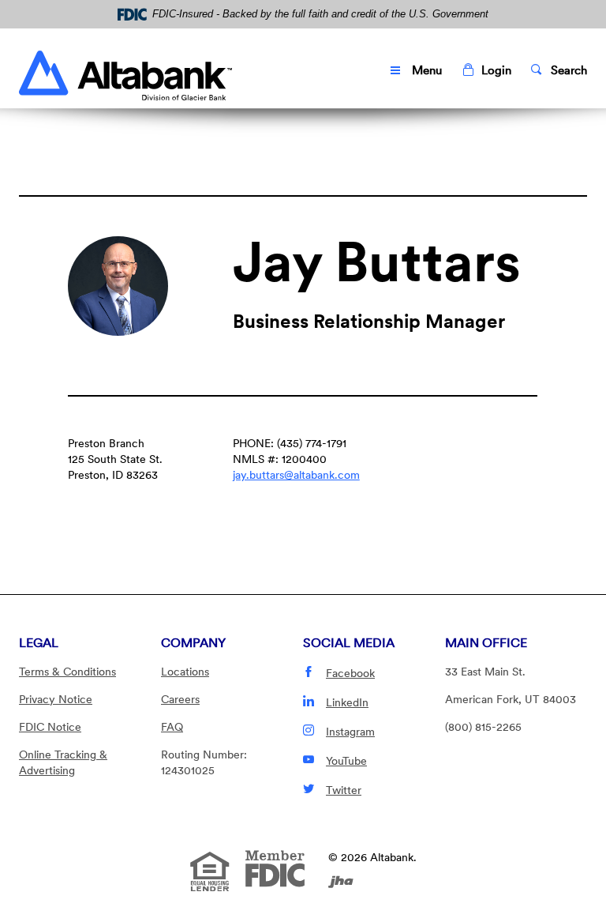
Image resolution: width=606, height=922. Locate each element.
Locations (185, 671)
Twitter (343, 790)
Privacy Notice (55, 699)
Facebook (350, 673)
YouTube (346, 761)
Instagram (350, 731)
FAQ (172, 727)
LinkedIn (347, 702)
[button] (486, 71)
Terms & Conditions (67, 671)
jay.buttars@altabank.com (296, 475)
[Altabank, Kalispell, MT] (125, 71)
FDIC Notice (50, 727)
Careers (180, 699)
